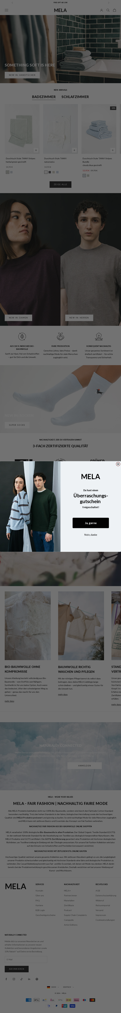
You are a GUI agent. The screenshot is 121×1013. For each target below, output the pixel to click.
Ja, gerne (91, 523)
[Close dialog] (118, 464)
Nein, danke (90, 534)
